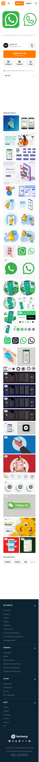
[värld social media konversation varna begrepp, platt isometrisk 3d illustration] (10, 219)
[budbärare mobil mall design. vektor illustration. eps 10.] (11, 708)
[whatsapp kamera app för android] (11, 363)
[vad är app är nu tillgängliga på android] (26, 421)
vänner (17, 725)
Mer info (7, 74)
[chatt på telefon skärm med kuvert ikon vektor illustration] (9, 553)
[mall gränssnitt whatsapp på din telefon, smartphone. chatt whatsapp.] (12, 482)
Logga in (28, 3)
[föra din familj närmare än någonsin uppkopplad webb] (19, 155)
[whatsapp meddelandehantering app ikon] (12, 395)
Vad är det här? (29, 71)
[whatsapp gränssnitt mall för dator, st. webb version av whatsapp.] (25, 475)
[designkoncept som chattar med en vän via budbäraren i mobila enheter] (26, 310)
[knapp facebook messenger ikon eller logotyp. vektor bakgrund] (17, 494)
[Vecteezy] (3, 3)
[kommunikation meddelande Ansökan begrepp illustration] (19, 584)
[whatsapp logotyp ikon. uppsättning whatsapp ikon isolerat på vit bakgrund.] (19, 447)
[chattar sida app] (6, 616)
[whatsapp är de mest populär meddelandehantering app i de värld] (11, 380)
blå (25, 725)
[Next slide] (30, 725)
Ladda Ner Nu (19, 54)
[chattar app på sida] (9, 463)
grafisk (7, 725)
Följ (32, 46)
